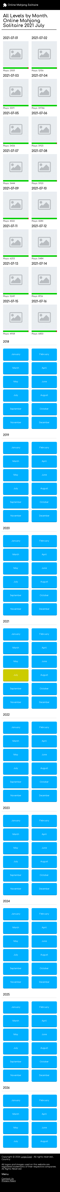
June (44, 382)
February (44, 354)
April (44, 368)
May (15, 382)
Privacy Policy (9, 1181)
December (44, 422)
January (15, 354)
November (15, 422)
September (15, 409)
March (15, 368)
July (16, 395)
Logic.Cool (26, 1157)
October (44, 409)
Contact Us (8, 1179)
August (44, 395)
